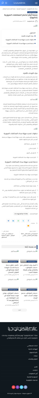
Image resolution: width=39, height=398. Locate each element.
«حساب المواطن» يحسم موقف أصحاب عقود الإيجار (29, 295)
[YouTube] (13, 387)
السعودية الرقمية (32, 12)
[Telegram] (8, 221)
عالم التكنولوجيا (30, 21)
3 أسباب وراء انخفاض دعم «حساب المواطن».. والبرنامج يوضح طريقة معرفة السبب (29, 269)
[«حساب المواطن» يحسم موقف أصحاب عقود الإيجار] (29, 284)
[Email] (28, 226)
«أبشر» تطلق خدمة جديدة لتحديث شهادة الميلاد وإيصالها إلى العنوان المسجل (11, 269)
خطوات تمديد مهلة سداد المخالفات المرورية (20, 39)
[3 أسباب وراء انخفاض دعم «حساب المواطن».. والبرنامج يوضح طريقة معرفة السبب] (29, 256)
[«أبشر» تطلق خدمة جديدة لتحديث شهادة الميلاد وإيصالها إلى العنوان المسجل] (10, 256)
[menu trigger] (36, 3)
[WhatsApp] (18, 221)
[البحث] (3, 3)
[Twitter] (23, 221)
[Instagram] (17, 387)
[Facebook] (28, 221)
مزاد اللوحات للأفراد (27, 36)
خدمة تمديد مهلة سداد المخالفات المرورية (20, 43)
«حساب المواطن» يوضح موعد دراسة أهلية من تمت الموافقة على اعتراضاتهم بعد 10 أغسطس (11, 298)
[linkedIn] (13, 221)
